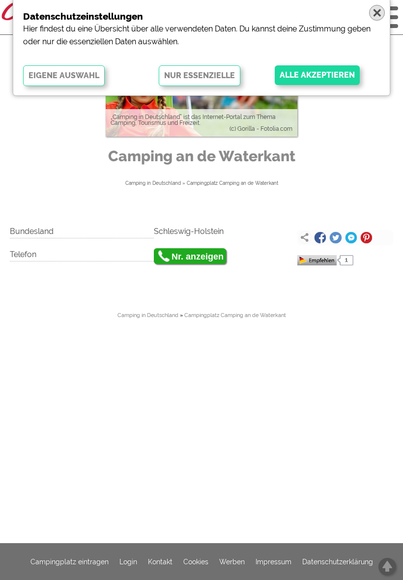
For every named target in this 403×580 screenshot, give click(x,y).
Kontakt (160, 562)
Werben (232, 562)
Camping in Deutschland (153, 183)
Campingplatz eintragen (69, 562)
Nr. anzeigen (198, 256)
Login (128, 562)
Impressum (273, 562)
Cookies (195, 562)
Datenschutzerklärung (337, 562)
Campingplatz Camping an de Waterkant (232, 183)
